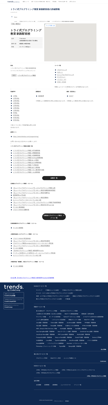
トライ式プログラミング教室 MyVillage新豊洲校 (28, 158)
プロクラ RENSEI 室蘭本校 (21, 210)
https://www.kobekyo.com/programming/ (26, 136)
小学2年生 (16, 101)
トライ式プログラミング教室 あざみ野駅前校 (27, 162)
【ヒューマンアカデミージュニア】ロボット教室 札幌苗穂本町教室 (34, 190)
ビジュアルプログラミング (65, 75)
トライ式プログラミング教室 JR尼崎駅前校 (26, 155)
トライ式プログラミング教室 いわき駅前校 (26, 172)
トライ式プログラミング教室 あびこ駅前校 (26, 167)
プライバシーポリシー (58, 401)
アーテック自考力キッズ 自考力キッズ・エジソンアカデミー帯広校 (34, 253)
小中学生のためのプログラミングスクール (13, 300)
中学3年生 (16, 120)
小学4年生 (16, 105)
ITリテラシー (61, 77)
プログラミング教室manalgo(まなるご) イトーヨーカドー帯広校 (33, 243)
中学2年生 (16, 118)
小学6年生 (16, 110)
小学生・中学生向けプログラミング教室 (96, 376)
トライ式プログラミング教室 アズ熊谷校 (26, 165)
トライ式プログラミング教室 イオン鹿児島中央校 (28, 170)
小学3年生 (16, 103)
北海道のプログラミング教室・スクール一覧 (54, 217)
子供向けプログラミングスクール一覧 (27, 21)
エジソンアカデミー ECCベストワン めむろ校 (27, 200)
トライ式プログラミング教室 (44, 21)
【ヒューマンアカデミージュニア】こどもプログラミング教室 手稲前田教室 (37, 202)
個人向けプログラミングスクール (11, 306)
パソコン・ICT (61, 79)
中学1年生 (16, 115)
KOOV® (71, 96)
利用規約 (67, 401)
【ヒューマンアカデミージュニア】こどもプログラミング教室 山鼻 (34, 188)
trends (15, 21)
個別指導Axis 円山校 (19, 195)
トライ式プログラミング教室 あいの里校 (26, 160)
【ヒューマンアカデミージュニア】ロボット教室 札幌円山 (31, 193)
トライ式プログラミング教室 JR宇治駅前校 (26, 150)
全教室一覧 (54, 178)
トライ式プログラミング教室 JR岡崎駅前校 (26, 153)
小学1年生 (16, 98)
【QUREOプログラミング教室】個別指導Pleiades (28, 250)
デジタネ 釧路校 (18, 228)
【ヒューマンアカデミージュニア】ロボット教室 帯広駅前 (31, 241)
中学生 (15, 113)
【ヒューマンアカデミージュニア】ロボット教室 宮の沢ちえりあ (33, 205)
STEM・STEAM (61, 82)
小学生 (15, 96)
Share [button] (15, 17)
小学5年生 (16, 108)
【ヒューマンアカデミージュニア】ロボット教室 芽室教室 (31, 246)
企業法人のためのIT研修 (10, 294)
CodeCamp (103, 361)
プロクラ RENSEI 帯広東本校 (22, 238)
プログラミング (62, 70)
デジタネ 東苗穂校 (19, 207)
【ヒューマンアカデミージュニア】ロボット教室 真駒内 (30, 197)
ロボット (60, 72)
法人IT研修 (103, 349)
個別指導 (41, 96)
